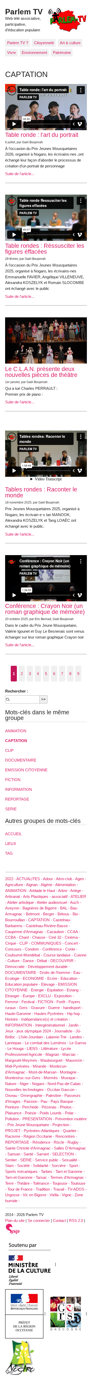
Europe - (30, 996)
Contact (59, 1220)
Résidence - (43, 1142)
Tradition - (44, 1189)
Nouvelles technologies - (26, 1089)
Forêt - (62, 1002)
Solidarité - (42, 1165)
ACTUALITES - (29, 879)
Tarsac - (43, 1177)
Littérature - (51, 1048)
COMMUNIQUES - (48, 943)
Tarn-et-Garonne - (20, 1177)
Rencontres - (66, 1136)
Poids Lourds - (52, 1113)
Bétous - (65, 914)
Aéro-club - (65, 879)
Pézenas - (51, 1107)
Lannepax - (15, 1043)
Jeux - (11, 1031)
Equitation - (57, 990)
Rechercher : (16, 691)
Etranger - (14, 996)
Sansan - (15, 1154)
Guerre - (55, 1007)
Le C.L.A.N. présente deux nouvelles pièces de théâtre (41, 372)
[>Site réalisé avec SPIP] (12, 1228)
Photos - (67, 1107)
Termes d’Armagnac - (68, 1177)
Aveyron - (13, 908)
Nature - (12, 1083)
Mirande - (41, 1066)
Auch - (75, 902)
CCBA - (12, 937)
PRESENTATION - (38, 1119)
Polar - (70, 1113)
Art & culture (70, 43)
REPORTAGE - (18, 1142)
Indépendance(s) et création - (45, 1019)
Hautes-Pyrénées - (50, 1013)
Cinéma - (72, 937)
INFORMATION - (20, 1025)
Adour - (49, 879)
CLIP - (25, 943)
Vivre (11, 52)
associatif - (61, 896)
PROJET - (14, 1130)
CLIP (9, 750)
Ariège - (76, 890)
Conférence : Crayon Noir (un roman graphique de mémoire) (45, 609)
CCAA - (73, 931)
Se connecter (39, 1220)
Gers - (25, 1007)
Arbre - (64, 890)
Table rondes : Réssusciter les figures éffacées (44, 248)
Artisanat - (14, 896)
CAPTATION (16, 740)
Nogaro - (40, 1083)
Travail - (60, 1189)
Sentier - (12, 1160)
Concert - (72, 943)
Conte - (71, 949)
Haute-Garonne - (19, 1013)
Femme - (13, 1002)
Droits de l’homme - (56, 972)
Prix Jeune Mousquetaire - (29, 1125)
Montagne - (69, 1072)
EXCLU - (46, 996)
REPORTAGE (17, 799)
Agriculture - (15, 884)
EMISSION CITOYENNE (26, 770)
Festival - (29, 1002)
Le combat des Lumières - (47, 1043)
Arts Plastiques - (37, 896)
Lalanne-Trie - (58, 1037)
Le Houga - (17, 1048)
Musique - (69, 1078)
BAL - (65, 908)
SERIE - (27, 1160)
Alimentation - (66, 884)
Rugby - (74, 1142)
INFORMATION (18, 789)
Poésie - (32, 1113)
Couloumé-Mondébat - (24, 955)
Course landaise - (58, 955)
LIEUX (10, 843)
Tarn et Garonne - (70, 1171)
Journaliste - (65, 1031)
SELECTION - (64, 1154)
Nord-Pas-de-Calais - (65, 1083)
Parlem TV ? (17, 43)
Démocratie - (16, 966)
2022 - (10, 879)
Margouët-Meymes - (22, 1060)
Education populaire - (23, 984)
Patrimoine (62, 52)
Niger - (26, 1083)
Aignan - (33, 884)
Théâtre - (25, 1183)
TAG (9, 853)
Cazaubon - (57, 931)
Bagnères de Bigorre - (41, 908)
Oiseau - (12, 1095)
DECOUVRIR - (63, 960)
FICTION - (47, 1002)
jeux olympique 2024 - (35, 1031)
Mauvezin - (75, 1060)
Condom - (33, 949)
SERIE (11, 809)
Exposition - (64, 996)
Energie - (39, 990)
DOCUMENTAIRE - (22, 972)
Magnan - (53, 1054)
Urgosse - (14, 1195)
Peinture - (13, 1107)
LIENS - (34, 1048)
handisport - (73, 1007)
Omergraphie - (33, 1095)
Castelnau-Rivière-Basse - (48, 926)
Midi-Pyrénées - (19, 1066)
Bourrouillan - (16, 920)
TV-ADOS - (77, 1189)
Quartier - (71, 1130)
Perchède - (32, 1107)
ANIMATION (15, 731)
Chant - (25, 937)
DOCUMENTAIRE (20, 760)
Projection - (61, 1125)
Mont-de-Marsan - (44, 1072)
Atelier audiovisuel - (53, 902)
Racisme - (14, 1136)
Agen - (80, 879)
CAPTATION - (40, 920)
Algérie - (48, 884)
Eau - (77, 972)
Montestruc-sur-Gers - (24, 1078)
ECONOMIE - (35, 978)
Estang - (74, 990)
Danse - (30, 960)
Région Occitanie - (39, 1136)
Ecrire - (54, 978)
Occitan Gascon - (62, 1089)
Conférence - (53, 949)
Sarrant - (44, 1154)
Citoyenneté (44, 43)
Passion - (32, 1101)
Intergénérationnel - (51, 1025)
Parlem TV (24, 11)
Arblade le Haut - (43, 890)
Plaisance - (15, 1113)
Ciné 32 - (57, 937)
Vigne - (68, 1195)
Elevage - (49, 984)
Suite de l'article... (19, 174)
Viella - (56, 1195)
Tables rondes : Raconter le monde (41, 492)
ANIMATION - (17, 890)
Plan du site (15, 1220)
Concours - (15, 949)
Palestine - (55, 1095)
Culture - (15, 960)
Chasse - (40, 937)
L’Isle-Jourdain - (32, 1037)
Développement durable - (49, 966)
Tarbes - (48, 1171)
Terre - (11, 1183)
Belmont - (34, 914)
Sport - (74, 1165)
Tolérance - (42, 1183)
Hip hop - (74, 1013)
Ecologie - (14, 978)
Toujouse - (61, 1183)
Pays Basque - (63, 1101)
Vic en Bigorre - (36, 1195)
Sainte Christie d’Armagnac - (29, 1148)
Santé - (30, 1154)
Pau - (46, 1101)
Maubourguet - (53, 1060)
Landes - (77, 1037)
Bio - (76, 914)
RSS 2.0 (76, 1220)
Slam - (11, 1165)
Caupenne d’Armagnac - (26, 931)
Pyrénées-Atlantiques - (43, 1130)
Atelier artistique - (22, 902)
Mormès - (52, 1078)
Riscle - (60, 1142)
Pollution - (13, 1119)
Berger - (50, 914)
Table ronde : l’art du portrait (41, 134)
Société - (25, 1165)
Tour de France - (21, 1189)
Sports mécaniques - (23, 1171)
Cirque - (12, 943)
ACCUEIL (13, 834)
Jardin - (74, 1025)
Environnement (34, 52)
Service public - (48, 1160)
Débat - (43, 960)
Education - (70, 978)
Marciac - (70, 1054)
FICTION (12, 779)
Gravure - (39, 1007)
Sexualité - (70, 1160)
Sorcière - (60, 1165)
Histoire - (13, 1019)
